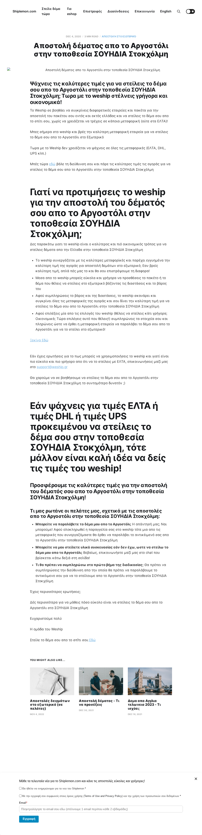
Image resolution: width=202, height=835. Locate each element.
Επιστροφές (92, 11)
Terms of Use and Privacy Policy (103, 796)
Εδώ (92, 640)
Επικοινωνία (145, 11)
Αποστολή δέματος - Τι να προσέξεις (99, 703)
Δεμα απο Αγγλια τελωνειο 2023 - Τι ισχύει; (144, 704)
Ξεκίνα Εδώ (39, 340)
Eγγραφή (29, 818)
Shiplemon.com (24, 11)
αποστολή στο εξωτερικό (119, 36)
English (165, 11)
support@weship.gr (52, 367)
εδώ (52, 164)
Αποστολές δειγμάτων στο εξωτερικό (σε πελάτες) (50, 704)
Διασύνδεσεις (118, 11)
